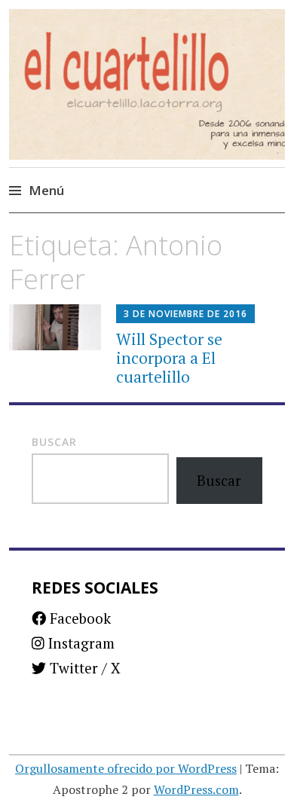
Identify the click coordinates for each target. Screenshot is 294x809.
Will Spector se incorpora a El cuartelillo (169, 357)
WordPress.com (196, 789)
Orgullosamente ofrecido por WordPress (126, 768)
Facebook (78, 618)
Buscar (54, 442)
